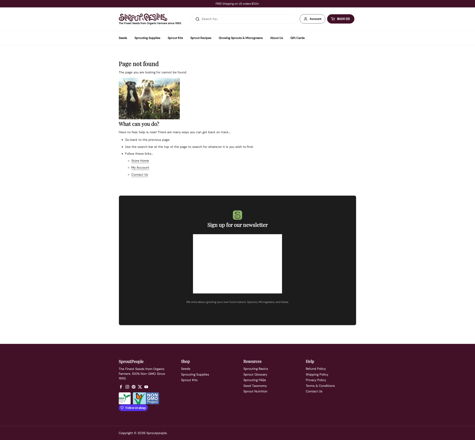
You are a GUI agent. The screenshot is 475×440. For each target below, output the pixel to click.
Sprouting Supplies (195, 374)
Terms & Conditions (320, 386)
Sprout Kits (189, 380)
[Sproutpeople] (143, 17)
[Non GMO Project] (146, 398)
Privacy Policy (316, 380)
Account (315, 19)
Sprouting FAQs (254, 380)
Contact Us (139, 174)
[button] (340, 19)
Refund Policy (316, 369)
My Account (140, 167)
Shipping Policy (317, 374)
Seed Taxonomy (255, 386)
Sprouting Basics (255, 369)
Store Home (140, 161)
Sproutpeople (156, 433)
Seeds (185, 369)
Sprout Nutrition (255, 391)
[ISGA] (125, 398)
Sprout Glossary (255, 374)
